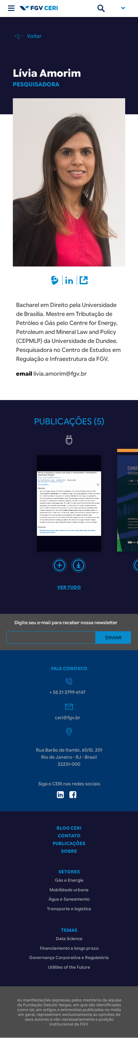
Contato (69, 835)
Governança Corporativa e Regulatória (69, 957)
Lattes (54, 280)
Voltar (34, 36)
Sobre (69, 851)
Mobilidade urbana (69, 890)
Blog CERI (69, 828)
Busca (101, 8)
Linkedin (68, 280)
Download (78, 565)
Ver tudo (69, 587)
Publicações (69, 843)
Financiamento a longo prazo (69, 948)
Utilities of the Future (69, 967)
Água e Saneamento (69, 899)
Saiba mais (59, 565)
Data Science (69, 938)
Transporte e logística (69, 909)
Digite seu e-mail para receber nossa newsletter (65, 622)
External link (83, 280)
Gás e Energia (69, 880)
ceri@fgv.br (67, 717)
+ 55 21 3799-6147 (67, 692)
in (60, 794)
